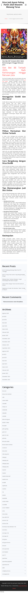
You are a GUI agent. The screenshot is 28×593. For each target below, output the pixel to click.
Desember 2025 (6, 338)
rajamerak (4, 485)
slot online (18, 57)
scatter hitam (5, 501)
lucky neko (4, 451)
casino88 (4, 403)
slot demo (4, 529)
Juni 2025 (4, 357)
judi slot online (18, 56)
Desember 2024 (6, 376)
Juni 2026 (4, 319)
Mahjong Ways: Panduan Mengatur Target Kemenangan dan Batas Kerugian (12, 280)
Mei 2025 (4, 360)
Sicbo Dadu (4, 514)
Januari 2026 (5, 335)
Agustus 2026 (5, 313)
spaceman (4, 558)
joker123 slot (5, 435)
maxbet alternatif (6, 476)
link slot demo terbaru (7, 444)
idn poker (4, 425)
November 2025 (6, 341)
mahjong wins (5, 466)
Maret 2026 (5, 329)
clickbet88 (4, 409)
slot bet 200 (5, 523)
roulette (4, 488)
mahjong (4, 457)
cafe (3, 397)
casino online (5, 400)
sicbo (3, 511)
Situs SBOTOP (5, 517)
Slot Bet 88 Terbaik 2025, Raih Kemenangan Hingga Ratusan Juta (13, 63)
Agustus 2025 (5, 351)
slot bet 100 (5, 520)
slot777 (4, 555)
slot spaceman (5, 548)
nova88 (4, 482)
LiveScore (4, 447)
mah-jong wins (5, 454)
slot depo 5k (5, 536)
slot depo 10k (5, 533)
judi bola (4, 438)
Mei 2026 (4, 322)
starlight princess (6, 571)
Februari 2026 (5, 332)
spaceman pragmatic (7, 561)
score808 (4, 504)
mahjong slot (5, 460)
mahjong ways (5, 463)
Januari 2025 (5, 373)
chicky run (4, 406)
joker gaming (5, 428)
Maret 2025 (5, 367)
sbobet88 (4, 498)
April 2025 (4, 363)
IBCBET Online (5, 422)
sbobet (4, 495)
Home (6, 18)
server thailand (5, 507)
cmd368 (4, 416)
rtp (3, 492)
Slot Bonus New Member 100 (9, 526)
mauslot (4, 469)
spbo (3, 567)
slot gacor (11, 56)
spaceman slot (5, 564)
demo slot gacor (6, 419)
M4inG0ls (5, 56)
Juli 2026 (4, 316)
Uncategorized (5, 574)
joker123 (4, 432)
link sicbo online (5, 441)
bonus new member (7, 394)
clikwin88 (4, 413)
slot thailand (5, 552)
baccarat (4, 391)
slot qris (4, 545)
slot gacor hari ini (6, 542)
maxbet (4, 473)
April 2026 (4, 326)
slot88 (22, 57)
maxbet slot (5, 479)
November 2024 (6, 379)
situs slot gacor (8, 57)
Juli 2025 (4, 354)
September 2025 (6, 348)
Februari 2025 (5, 370)
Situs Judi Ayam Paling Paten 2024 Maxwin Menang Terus (13, 4)
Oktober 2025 (5, 345)
